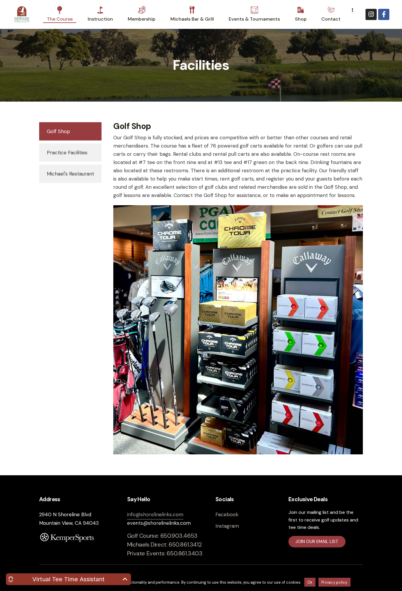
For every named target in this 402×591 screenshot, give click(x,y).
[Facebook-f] (383, 14)
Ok (310, 582)
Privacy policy (334, 582)
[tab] (70, 131)
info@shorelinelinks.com (155, 514)
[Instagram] (371, 14)
